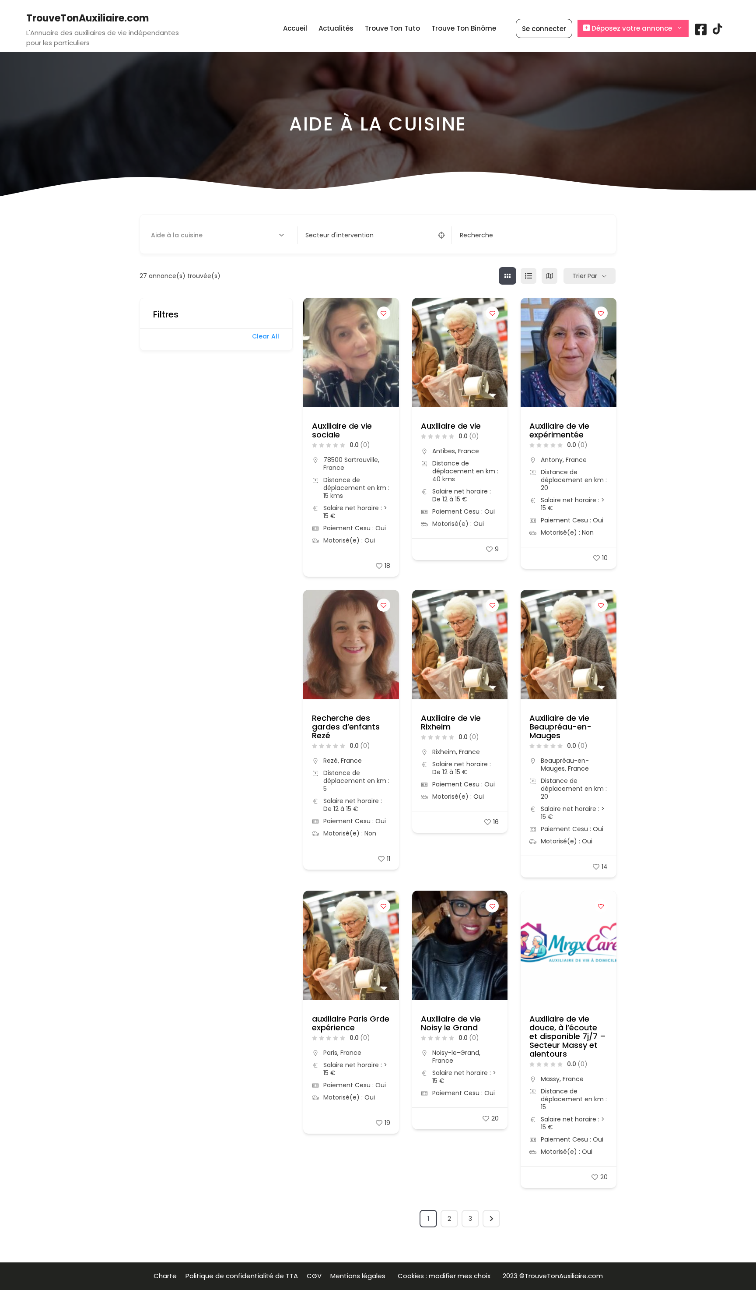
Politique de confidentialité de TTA (242, 1275)
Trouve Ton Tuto (392, 28)
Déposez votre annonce (631, 28)
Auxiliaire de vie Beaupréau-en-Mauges (560, 726)
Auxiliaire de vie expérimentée (559, 430)
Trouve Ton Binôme (463, 28)
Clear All (265, 336)
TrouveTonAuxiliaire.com (87, 18)
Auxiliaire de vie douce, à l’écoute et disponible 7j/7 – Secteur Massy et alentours (567, 1036)
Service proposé (175, 235)
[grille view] (507, 276)
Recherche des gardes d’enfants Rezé (346, 726)
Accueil (295, 28)
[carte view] (549, 276)
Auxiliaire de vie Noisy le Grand (451, 1023)
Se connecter (544, 28)
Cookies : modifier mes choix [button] (446, 1275)
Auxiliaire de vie (451, 425)
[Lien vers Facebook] (701, 32)
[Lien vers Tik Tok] (717, 32)
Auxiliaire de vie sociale (342, 430)
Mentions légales (359, 1275)
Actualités (336, 28)
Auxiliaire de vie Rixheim (451, 722)
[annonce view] (528, 276)
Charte (165, 1275)
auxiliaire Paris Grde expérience (350, 1023)
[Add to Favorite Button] (383, 313)
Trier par (584, 275)
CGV (314, 1275)
